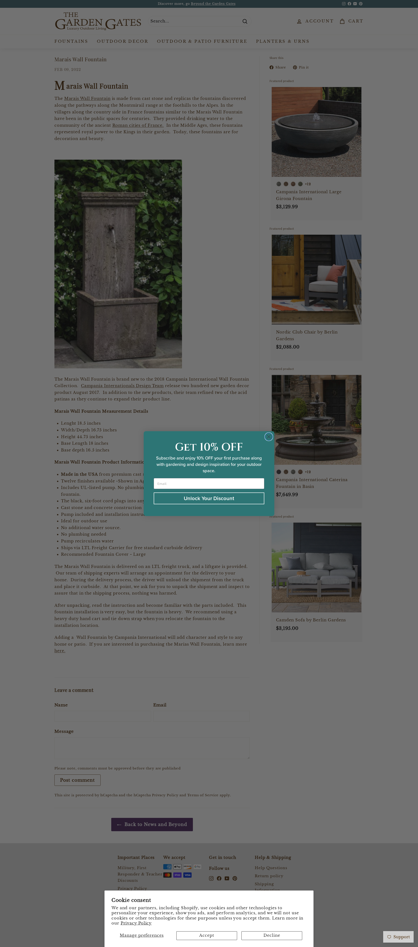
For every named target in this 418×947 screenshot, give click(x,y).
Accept (206, 935)
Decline (271, 935)
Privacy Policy (136, 923)
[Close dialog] (269, 437)
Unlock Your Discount (209, 498)
